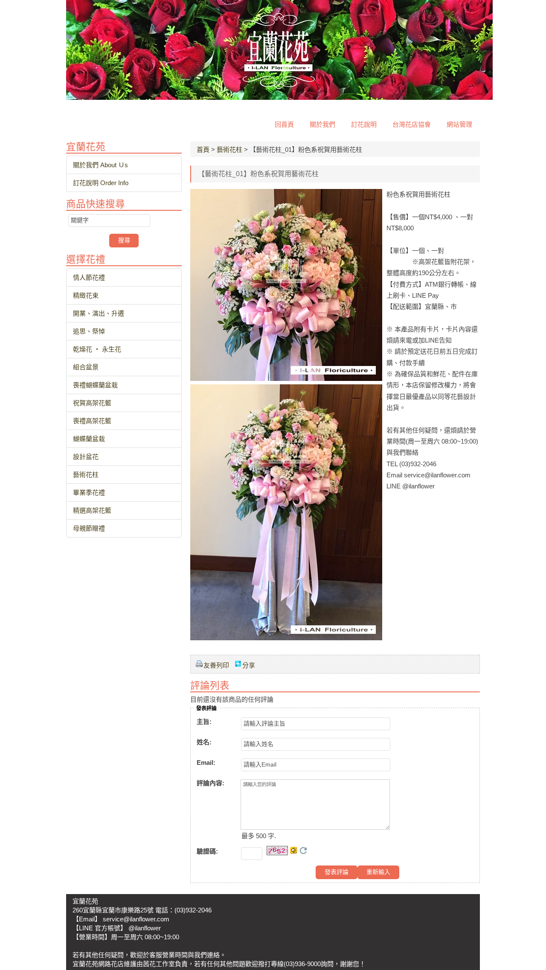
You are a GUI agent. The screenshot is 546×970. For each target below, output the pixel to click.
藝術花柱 (229, 149)
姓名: (204, 742)
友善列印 (216, 665)
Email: (206, 762)
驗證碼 (207, 851)
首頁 (203, 149)
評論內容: (210, 783)
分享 (248, 665)
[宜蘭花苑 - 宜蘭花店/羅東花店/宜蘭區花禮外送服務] (279, 97)
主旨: (204, 721)
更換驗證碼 (303, 850)
